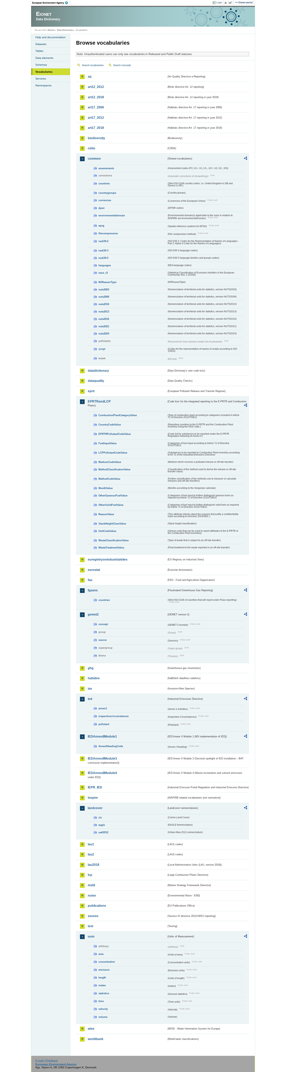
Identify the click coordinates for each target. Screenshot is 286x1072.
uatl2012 (103, 832)
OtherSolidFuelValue (110, 504)
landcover (95, 808)
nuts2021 (103, 326)
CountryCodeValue (109, 424)
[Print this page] (226, 3)
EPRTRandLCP (99, 401)
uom (91, 936)
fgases (93, 590)
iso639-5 (103, 258)
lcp (90, 875)
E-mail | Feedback (46, 1060)
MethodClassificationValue (114, 469)
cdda (91, 148)
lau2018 (93, 864)
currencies (104, 200)
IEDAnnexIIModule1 (102, 736)
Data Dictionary (65, 30)
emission (104, 969)
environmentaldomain (111, 215)
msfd (91, 885)
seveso (93, 916)
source (102, 640)
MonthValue (105, 488)
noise (92, 895)
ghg (91, 668)
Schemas (41, 64)
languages (104, 265)
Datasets (40, 44)
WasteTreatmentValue (111, 547)
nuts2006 (103, 296)
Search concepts (122, 65)
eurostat (94, 569)
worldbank (95, 1039)
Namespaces (43, 85)
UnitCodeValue (107, 531)
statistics (103, 993)
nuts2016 (103, 319)
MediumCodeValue (109, 462)
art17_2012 (96, 117)
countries (104, 183)
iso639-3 (103, 250)
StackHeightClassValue (112, 523)
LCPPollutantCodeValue (112, 452)
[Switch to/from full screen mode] (231, 3)
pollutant (103, 724)
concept (103, 624)
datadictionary (98, 370)
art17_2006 (96, 107)
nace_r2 (103, 272)
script (101, 349)
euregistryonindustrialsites (107, 559)
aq (89, 76)
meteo (102, 985)
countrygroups (107, 192)
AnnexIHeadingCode (110, 746)
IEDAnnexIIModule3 (102, 758)
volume (102, 1016)
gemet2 (93, 614)
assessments (106, 168)
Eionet (51, 30)
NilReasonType (107, 282)
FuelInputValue (107, 443)
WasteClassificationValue (113, 540)
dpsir (101, 208)
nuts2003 (103, 289)
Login (219, 2)
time (101, 1001)
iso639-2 (103, 241)
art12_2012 (96, 86)
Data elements (44, 57)
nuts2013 (103, 311)
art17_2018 (96, 127)
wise (91, 1028)
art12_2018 (96, 97)
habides (94, 678)
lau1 (91, 844)
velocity (103, 1008)
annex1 (102, 708)
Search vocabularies (93, 65)
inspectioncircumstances (113, 716)
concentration (106, 961)
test (90, 926)
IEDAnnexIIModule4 (102, 773)
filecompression (108, 233)
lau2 (91, 854)
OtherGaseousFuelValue (112, 495)
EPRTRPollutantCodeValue (114, 434)
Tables (39, 50)
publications (97, 905)
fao (90, 580)
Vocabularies (44, 71)
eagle (101, 824)
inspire (93, 797)
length (102, 977)
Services (40, 78)
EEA (51, 3)
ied (90, 699)
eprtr (91, 391)
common (94, 158)
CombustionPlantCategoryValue (117, 415)
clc (100, 817)
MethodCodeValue (109, 478)
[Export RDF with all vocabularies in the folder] (245, 159)
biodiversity (96, 138)
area (101, 954)
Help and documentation (50, 37)
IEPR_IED (95, 787)
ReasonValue (106, 514)
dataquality (96, 380)
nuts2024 (103, 333)
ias (90, 688)
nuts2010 (103, 304)
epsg (101, 225)
